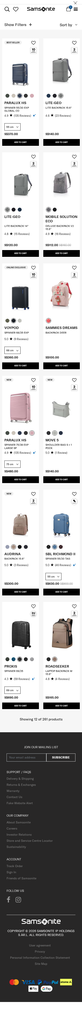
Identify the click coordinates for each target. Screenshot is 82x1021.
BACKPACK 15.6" (14, 558)
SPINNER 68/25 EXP (16, 332)
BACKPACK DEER (55, 332)
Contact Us (14, 797)
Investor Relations (19, 835)
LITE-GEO (53, 103)
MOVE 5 (52, 440)
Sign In (11, 872)
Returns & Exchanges (21, 785)
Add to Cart (20, 142)
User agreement (40, 945)
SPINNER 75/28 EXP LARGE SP (16, 446)
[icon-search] (7, 9)
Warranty (13, 791)
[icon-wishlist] (15, 9)
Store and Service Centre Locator (30, 841)
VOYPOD (11, 327)
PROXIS (10, 666)
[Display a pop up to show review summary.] (35, 115)
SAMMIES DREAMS (61, 327)
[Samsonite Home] (41, 9)
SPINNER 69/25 (13, 671)
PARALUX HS (15, 103)
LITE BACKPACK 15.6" (58, 107)
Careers (12, 828)
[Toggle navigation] (75, 9)
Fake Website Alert (20, 803)
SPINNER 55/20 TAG (57, 558)
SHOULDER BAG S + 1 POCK (58, 446)
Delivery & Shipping (20, 779)
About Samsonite (19, 822)
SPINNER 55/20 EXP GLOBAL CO (16, 109)
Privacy (40, 951)
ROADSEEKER (57, 666)
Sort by (66, 24)
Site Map (41, 964)
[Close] (75, 2)
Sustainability (16, 847)
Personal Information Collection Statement (40, 958)
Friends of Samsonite (21, 878)
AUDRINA (12, 554)
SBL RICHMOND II (60, 554)
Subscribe (61, 757)
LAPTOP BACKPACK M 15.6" (58, 672)
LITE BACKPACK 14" (16, 226)
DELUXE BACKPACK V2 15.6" (59, 227)
